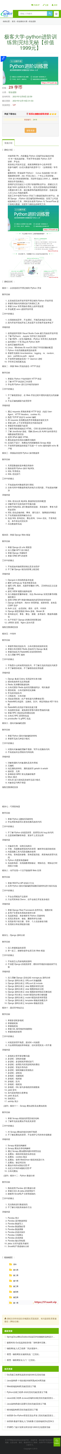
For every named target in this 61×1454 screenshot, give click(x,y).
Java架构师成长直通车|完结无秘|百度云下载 (26, 1403)
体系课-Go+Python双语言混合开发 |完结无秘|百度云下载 (32, 1415)
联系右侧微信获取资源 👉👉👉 (42, 113)
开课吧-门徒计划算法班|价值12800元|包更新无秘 (28, 1427)
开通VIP (36, 5)
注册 (46, 5)
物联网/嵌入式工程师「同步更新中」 (23, 1348)
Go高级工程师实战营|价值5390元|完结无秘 (26, 1374)
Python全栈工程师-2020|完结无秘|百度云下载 (27, 1392)
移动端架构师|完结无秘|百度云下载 (22, 1409)
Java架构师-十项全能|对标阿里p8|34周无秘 (26, 1380)
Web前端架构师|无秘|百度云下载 (21, 1386)
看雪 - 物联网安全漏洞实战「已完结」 (24, 1354)
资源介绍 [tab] (8, 142)
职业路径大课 (22, 21)
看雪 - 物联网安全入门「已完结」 (22, 1360)
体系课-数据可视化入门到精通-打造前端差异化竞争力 (30, 1421)
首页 (13, 21)
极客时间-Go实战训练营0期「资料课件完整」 (27, 1342)
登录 (55, 5)
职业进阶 (32, 21)
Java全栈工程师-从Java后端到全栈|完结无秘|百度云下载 (32, 1397)
